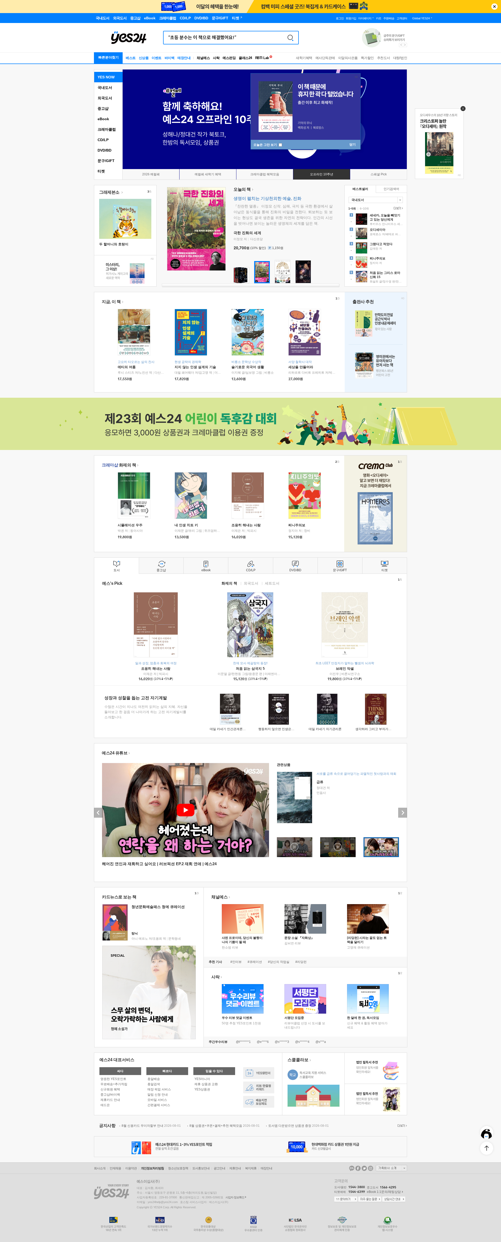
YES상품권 (202, 1089)
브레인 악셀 (345, 669)
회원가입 (351, 18)
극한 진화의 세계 (247, 233)
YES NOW (106, 77)
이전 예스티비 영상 (98, 813)
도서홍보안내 (201, 1168)
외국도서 (105, 98)
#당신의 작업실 (278, 962)
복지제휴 (251, 1168)
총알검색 (153, 1084)
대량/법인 (400, 58)
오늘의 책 (242, 189)
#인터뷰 (236, 962)
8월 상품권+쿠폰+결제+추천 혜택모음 (224, 1126)
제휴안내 (235, 1168)
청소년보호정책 (178, 1168)
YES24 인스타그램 (370, 1168)
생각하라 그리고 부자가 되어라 (376, 729)
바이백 (170, 58)
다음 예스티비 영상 (402, 813)
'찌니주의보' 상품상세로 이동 (376, 262)
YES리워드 (258, 1087)
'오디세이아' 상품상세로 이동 (376, 234)
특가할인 (367, 58)
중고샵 (103, 108)
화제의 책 (119, 465)
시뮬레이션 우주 (130, 525)
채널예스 (219, 897)
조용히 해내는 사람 (246, 525)
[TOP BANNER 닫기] (494, 6)
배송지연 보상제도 (258, 1102)
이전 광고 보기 (400, 45)
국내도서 (105, 87)
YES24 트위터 (364, 1168)
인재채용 (115, 1168)
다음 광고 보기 (405, 45)
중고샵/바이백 (110, 1094)
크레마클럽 (107, 129)
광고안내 (219, 1168)
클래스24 (245, 58)
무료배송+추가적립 (113, 1084)
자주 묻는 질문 (369, 1199)
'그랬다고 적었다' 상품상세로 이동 (376, 248)
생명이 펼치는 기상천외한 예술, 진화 (267, 198)
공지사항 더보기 (401, 1126)
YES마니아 (202, 1079)
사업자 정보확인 (234, 1197)
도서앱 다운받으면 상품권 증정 (298, 1126)
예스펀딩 (229, 58)
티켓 (101, 171)
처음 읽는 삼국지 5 (250, 669)
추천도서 (383, 58)
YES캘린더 (258, 1073)
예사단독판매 (325, 58)
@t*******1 (243, 1042)
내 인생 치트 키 (186, 525)
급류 (320, 782)
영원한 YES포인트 (113, 1079)
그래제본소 (109, 192)
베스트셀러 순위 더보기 (397, 208)
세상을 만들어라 (300, 367)
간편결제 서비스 (158, 1105)
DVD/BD (104, 150)
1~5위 (352, 208)
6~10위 (364, 208)
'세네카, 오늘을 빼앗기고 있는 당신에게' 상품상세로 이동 (376, 219)
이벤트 (157, 58)
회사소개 (99, 1168)
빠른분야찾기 (108, 57)
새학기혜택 (304, 58)
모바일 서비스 (157, 1100)
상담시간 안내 (393, 1199)
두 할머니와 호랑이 (113, 244)
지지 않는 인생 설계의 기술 (195, 367)
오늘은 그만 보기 (265, 145)
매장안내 (183, 58)
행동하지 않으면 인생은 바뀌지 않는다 (285, 729)
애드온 (105, 1105)
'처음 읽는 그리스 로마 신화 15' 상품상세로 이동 (376, 277)
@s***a (320, 1042)
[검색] (290, 37)
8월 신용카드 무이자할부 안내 (151, 1126)
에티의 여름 (127, 367)
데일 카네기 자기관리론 (325, 729)
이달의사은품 (348, 58)
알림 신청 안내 (157, 1094)
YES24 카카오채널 (351, 1168)
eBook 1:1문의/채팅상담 (384, 1192)
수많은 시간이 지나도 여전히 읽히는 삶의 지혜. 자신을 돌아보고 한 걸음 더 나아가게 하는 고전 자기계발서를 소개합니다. (145, 712)
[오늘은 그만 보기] (462, 110)
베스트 (131, 58)
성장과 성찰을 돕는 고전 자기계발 (135, 698)
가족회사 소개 (391, 1168)
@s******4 (302, 1042)
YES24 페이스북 (358, 1168)
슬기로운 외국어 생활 (247, 367)
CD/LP (103, 140)
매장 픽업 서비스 (159, 1089)
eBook (103, 119)
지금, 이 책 (111, 301)
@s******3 (282, 1042)
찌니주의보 (296, 525)
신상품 (144, 58)
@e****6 (263, 1042)
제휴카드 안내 (110, 1100)
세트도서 (272, 583)
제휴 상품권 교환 (206, 1084)
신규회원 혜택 (110, 1089)
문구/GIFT (106, 161)
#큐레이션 (255, 962)
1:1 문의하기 (345, 1199)
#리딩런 (301, 962)
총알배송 (153, 1079)
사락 (216, 58)
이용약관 (131, 1168)
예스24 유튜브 (114, 753)
